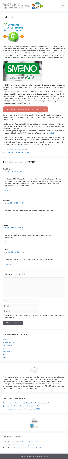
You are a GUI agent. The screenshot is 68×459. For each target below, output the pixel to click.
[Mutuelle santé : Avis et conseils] (23, 5)
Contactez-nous (31, 456)
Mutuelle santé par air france (30, 442)
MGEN (5, 354)
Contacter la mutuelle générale (23, 445)
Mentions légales (42, 456)
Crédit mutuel (7, 345)
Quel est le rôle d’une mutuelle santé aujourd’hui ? (20, 406)
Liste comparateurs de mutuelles (16, 150)
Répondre (8, 190)
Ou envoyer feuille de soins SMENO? (18, 152)
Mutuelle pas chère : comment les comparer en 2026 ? (22, 409)
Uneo (4, 357)
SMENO (51, 133)
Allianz (5, 339)
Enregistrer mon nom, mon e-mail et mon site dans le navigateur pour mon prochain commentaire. (34, 316)
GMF (4, 348)
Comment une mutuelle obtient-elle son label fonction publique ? (26, 403)
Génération (7, 351)
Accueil (22, 456)
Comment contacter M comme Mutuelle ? (28, 448)
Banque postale (8, 342)
